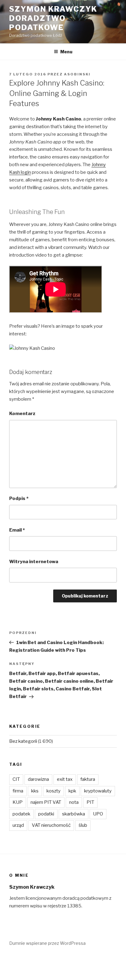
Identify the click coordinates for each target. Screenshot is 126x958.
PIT (90, 802)
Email (17, 530)
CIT (16, 779)
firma (18, 791)
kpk (72, 791)
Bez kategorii (23, 741)
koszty (53, 791)
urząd (18, 825)
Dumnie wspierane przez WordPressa (47, 943)
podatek (21, 814)
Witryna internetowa (33, 561)
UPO (98, 814)
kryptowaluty (98, 791)
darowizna (38, 779)
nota (74, 802)
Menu (66, 51)
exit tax (64, 779)
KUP (18, 802)
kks (35, 791)
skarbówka (73, 814)
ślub (83, 825)
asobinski (77, 74)
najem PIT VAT (46, 802)
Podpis (18, 498)
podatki (46, 814)
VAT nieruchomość (51, 825)
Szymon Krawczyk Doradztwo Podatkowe (53, 18)
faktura (87, 779)
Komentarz (22, 413)
